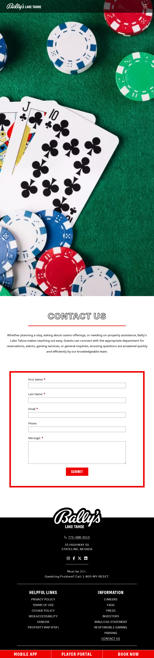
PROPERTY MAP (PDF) (43, 627)
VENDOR (43, 622)
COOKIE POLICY (43, 611)
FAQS (111, 605)
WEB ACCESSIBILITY (43, 616)
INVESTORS (111, 616)
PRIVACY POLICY (43, 599)
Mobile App (25, 654)
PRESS (111, 611)
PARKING (110, 633)
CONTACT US (110, 639)
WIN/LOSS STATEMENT (110, 622)
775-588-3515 (79, 537)
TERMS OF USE (43, 605)
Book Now (128, 654)
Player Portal (77, 654)
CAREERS (111, 599)
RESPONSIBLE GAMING (110, 627)
